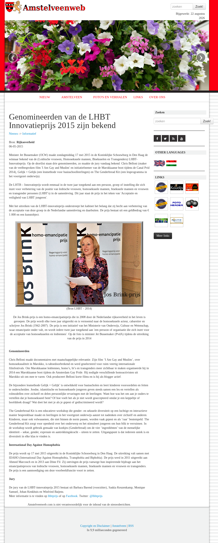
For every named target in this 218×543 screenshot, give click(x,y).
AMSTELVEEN (71, 97)
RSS (131, 525)
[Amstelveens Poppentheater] (192, 194)
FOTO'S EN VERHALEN (110, 97)
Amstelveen (119, 525)
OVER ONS (157, 97)
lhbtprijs (53, 496)
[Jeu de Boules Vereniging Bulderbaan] (192, 210)
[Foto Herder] (176, 210)
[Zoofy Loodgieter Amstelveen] (161, 194)
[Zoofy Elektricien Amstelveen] (161, 210)
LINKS (138, 97)
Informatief (29, 133)
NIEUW (44, 97)
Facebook (71, 496)
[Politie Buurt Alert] (176, 227)
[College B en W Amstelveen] (161, 227)
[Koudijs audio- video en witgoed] (176, 194)
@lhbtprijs (96, 496)
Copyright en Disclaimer (95, 525)
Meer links (162, 235)
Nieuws (13, 133)
